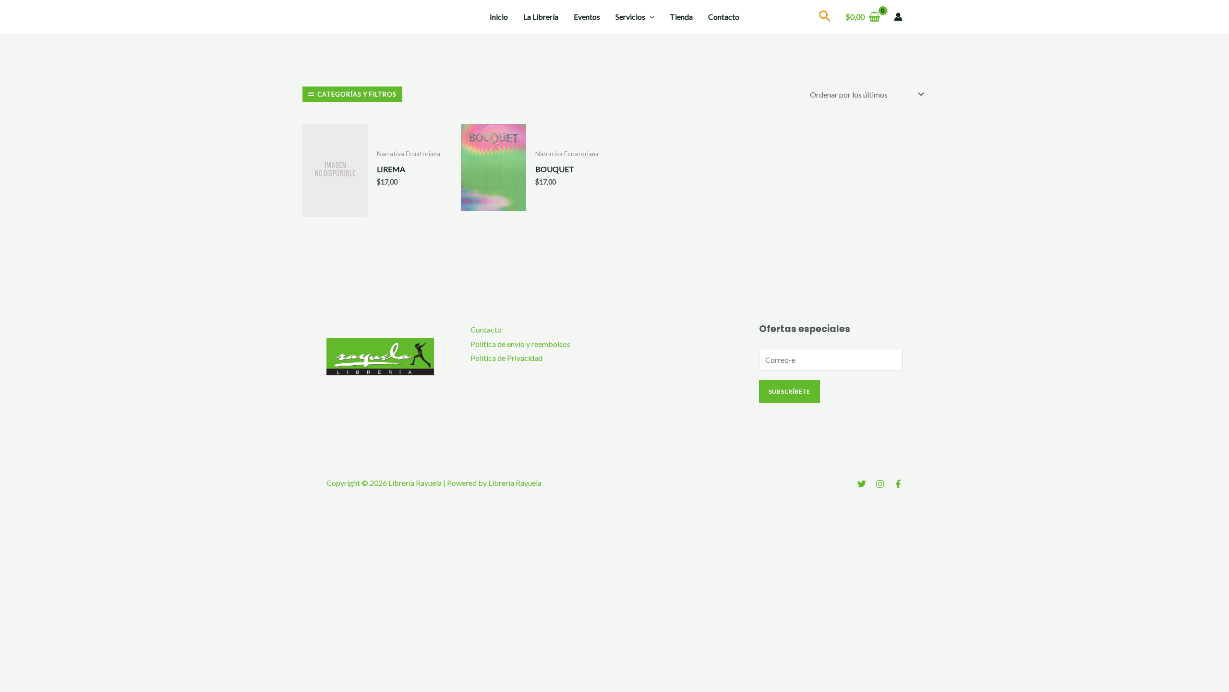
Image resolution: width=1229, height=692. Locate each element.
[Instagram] (880, 484)
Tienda (681, 16)
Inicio (499, 16)
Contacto (723, 16)
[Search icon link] (825, 17)
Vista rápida (335, 208)
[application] (650, 17)
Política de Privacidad (506, 357)
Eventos (587, 16)
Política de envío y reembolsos (520, 343)
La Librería (540, 16)
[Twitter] (861, 484)
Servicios (630, 16)
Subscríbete (789, 391)
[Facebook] (898, 484)
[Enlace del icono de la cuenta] (898, 16)
